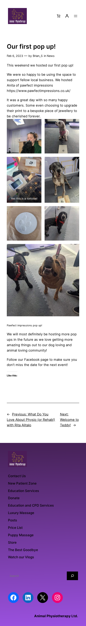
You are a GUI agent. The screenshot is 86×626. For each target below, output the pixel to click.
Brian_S (38, 55)
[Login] (67, 16)
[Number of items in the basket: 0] (58, 16)
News (51, 55)
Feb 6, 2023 (15, 55)
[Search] (72, 576)
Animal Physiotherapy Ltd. (56, 616)
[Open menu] (75, 16)
